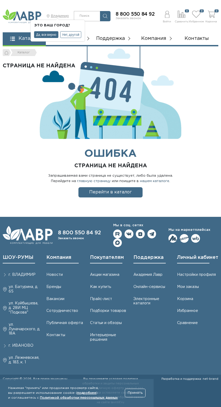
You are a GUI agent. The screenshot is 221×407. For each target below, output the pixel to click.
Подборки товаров (108, 310)
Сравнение (187, 323)
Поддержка (148, 257)
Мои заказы (188, 286)
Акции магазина (104, 274)
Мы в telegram (151, 233)
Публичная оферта (64, 323)
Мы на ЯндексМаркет (172, 238)
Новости (54, 274)
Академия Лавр (148, 274)
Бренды (53, 286)
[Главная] (7, 52)
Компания (58, 257)
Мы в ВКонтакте (129, 233)
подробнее (86, 392)
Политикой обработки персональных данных (79, 397)
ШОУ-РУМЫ (18, 257)
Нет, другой (70, 35)
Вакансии (55, 299)
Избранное (187, 310)
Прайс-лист (101, 299)
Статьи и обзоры (106, 323)
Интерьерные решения (103, 337)
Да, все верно (46, 35)
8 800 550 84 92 (135, 14)
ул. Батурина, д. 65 (23, 289)
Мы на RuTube (117, 233)
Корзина (185, 299)
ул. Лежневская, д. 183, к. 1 (24, 360)
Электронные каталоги (146, 301)
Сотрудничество (62, 310)
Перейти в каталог (110, 192)
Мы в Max (117, 242)
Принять (135, 392)
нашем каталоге (154, 181)
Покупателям (107, 257)
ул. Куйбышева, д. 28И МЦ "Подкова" (23, 308)
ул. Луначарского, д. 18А (24, 329)
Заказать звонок (128, 18)
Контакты (197, 38)
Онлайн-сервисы (149, 286)
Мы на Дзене (140, 233)
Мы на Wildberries (195, 238)
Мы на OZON (184, 238)
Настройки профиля (196, 274)
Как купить (100, 286)
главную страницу (94, 181)
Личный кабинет (197, 257)
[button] (167, 16)
